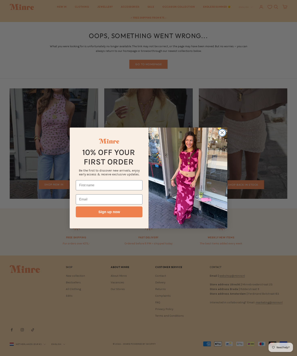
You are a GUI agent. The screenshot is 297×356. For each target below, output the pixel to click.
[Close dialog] (222, 132)
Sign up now (109, 212)
